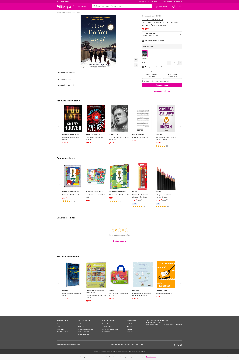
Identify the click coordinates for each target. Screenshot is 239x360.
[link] (72, 125)
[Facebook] (174, 345)
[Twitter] (178, 345)
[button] (59, 126)
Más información (151, 357)
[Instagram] (181, 345)
